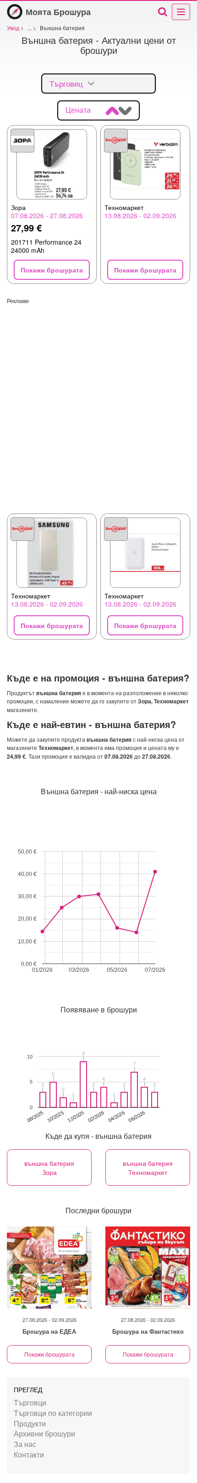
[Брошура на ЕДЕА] (49, 1267)
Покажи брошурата (49, 1354)
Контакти (29, 1454)
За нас (25, 1444)
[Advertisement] (98, 402)
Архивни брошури (44, 1433)
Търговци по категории (53, 1413)
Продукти (30, 1423)
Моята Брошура (58, 12)
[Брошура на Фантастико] (147, 1267)
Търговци (30, 1402)
